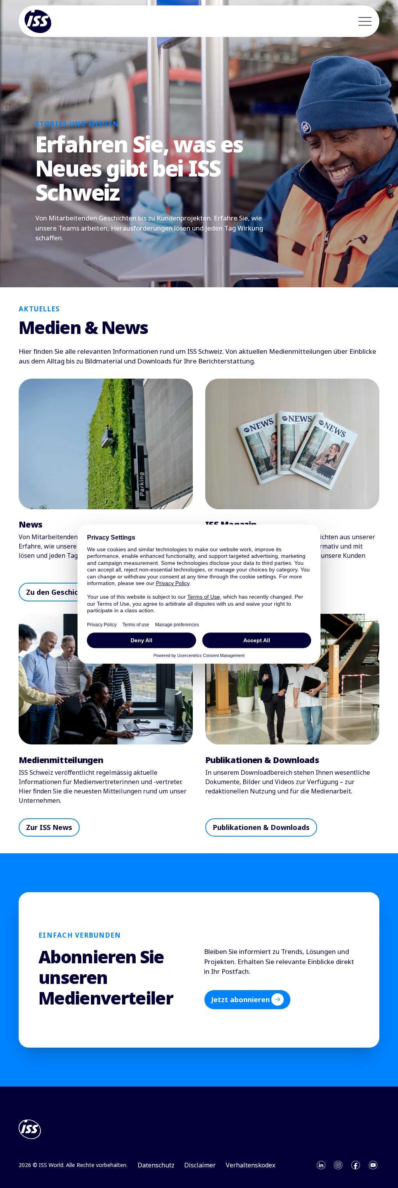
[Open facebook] (355, 1165)
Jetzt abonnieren (240, 999)
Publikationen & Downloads (261, 827)
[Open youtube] (373, 1165)
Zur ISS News (49, 827)
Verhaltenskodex (250, 1165)
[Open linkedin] (321, 1165)
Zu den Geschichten (60, 592)
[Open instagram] (338, 1165)
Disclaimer (200, 1165)
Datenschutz (156, 1165)
